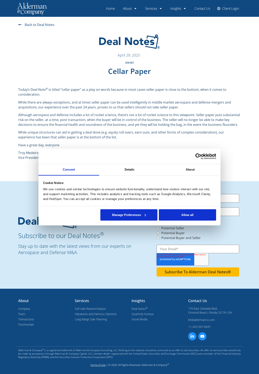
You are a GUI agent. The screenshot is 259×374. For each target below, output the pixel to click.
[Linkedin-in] (192, 336)
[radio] (198, 227)
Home (110, 8)
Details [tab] (130, 169)
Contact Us (202, 8)
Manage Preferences (126, 214)
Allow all (187, 214)
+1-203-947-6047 (199, 327)
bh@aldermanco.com (201, 320)
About (127, 8)
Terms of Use (98, 365)
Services (151, 8)
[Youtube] (202, 336)
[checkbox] (196, 232)
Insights (175, 8)
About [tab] (190, 169)
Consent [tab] (69, 169)
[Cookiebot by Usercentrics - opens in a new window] (198, 156)
